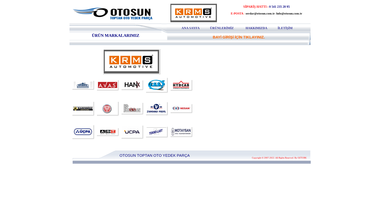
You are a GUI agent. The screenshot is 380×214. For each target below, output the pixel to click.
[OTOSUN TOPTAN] (119, 21)
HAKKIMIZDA (256, 28)
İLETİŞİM (285, 28)
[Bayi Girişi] (239, 33)
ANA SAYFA (190, 28)
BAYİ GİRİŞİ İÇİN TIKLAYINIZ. (239, 37)
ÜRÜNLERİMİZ (222, 28)
